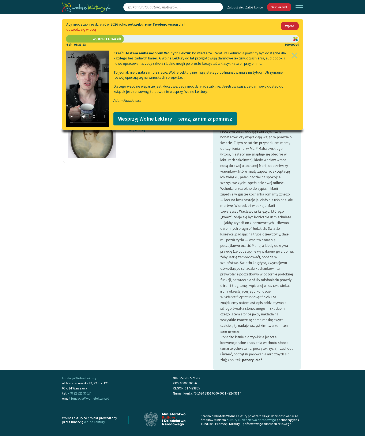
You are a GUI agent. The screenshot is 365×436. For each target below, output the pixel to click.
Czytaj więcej (134, 129)
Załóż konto (254, 7)
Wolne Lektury (94, 422)
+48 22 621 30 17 (79, 393)
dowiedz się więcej (81, 29)
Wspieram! (279, 7)
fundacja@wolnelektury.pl (90, 398)
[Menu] (299, 7)
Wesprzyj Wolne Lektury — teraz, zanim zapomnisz (175, 118)
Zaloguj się (235, 7)
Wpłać (289, 26)
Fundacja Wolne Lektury (79, 378)
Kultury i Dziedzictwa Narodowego (251, 420)
